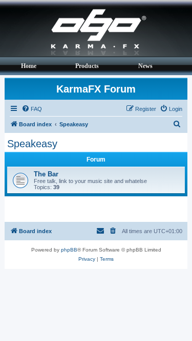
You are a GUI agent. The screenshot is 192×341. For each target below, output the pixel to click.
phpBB (69, 250)
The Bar (46, 174)
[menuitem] (32, 109)
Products (87, 66)
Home (28, 66)
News (145, 66)
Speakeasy (32, 143)
